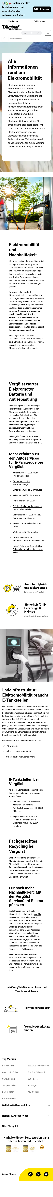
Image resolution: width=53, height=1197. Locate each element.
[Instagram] (38, 1174)
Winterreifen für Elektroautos (25, 532)
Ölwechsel (19, 342)
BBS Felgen (33, 1079)
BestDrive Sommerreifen (38, 1066)
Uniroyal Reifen (8, 1079)
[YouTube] (46, 1174)
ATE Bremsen (33, 1092)
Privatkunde (12, 21)
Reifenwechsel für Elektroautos (26, 495)
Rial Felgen (32, 1085)
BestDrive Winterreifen (37, 1072)
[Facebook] (30, 1174)
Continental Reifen (10, 1072)
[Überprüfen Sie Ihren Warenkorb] (24, 33)
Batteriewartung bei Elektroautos (27, 490)
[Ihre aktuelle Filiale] (31, 33)
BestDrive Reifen (9, 1098)
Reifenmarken (8, 1066)
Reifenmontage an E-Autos (24, 501)
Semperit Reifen (9, 1085)
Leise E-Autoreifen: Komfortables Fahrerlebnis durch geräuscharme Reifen (28, 549)
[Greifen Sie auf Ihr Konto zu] (38, 33)
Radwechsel (18, 339)
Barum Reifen (8, 1092)
